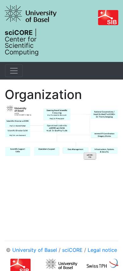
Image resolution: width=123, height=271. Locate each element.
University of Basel (34, 250)
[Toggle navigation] (14, 70)
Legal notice (102, 250)
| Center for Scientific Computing (22, 42)
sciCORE (72, 250)
